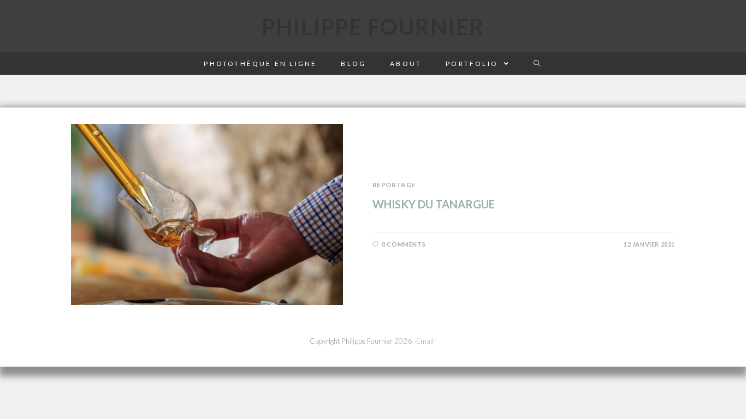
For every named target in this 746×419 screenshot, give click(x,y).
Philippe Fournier (373, 27)
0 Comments (403, 244)
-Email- (425, 341)
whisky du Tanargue (433, 204)
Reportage (394, 185)
